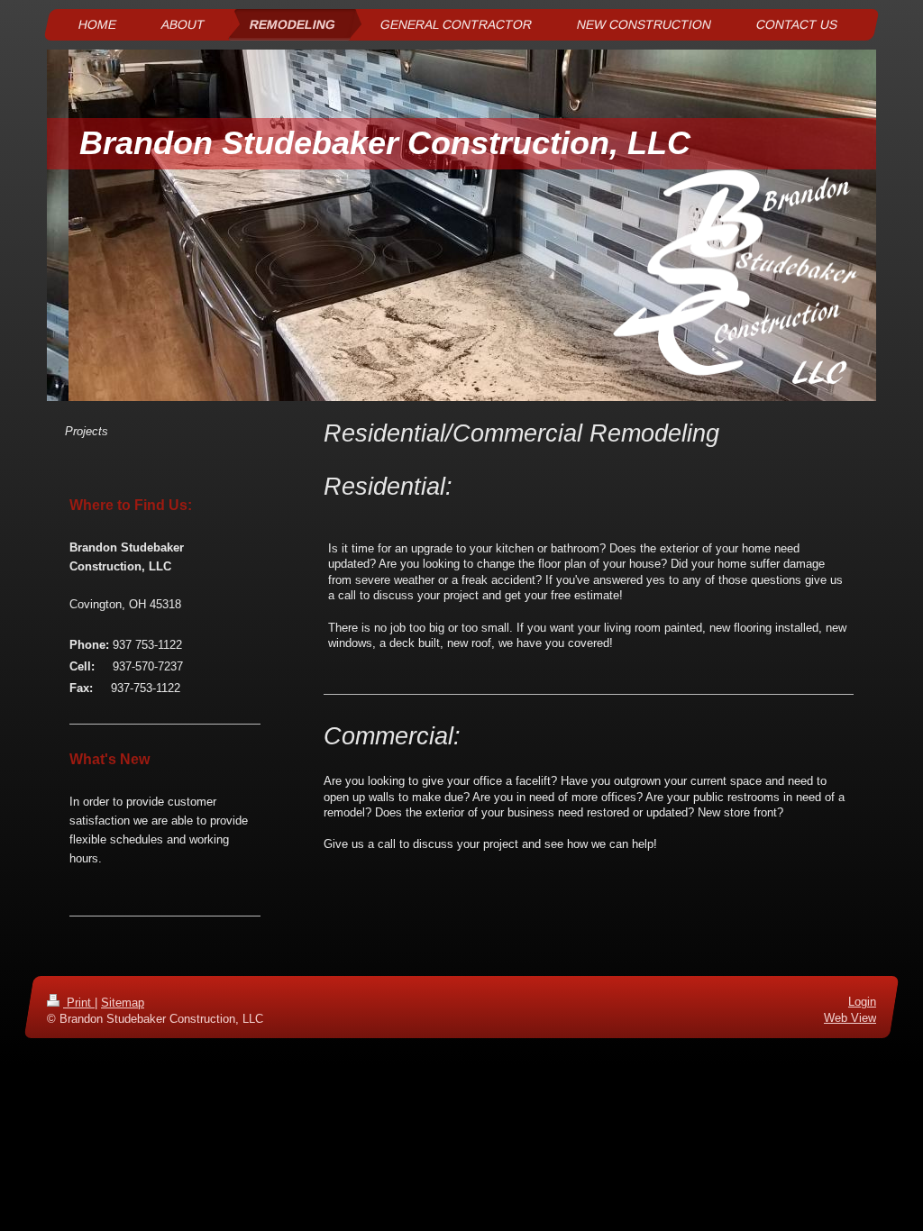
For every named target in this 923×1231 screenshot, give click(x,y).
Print (79, 1002)
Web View (850, 1019)
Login (862, 1001)
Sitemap (122, 1002)
